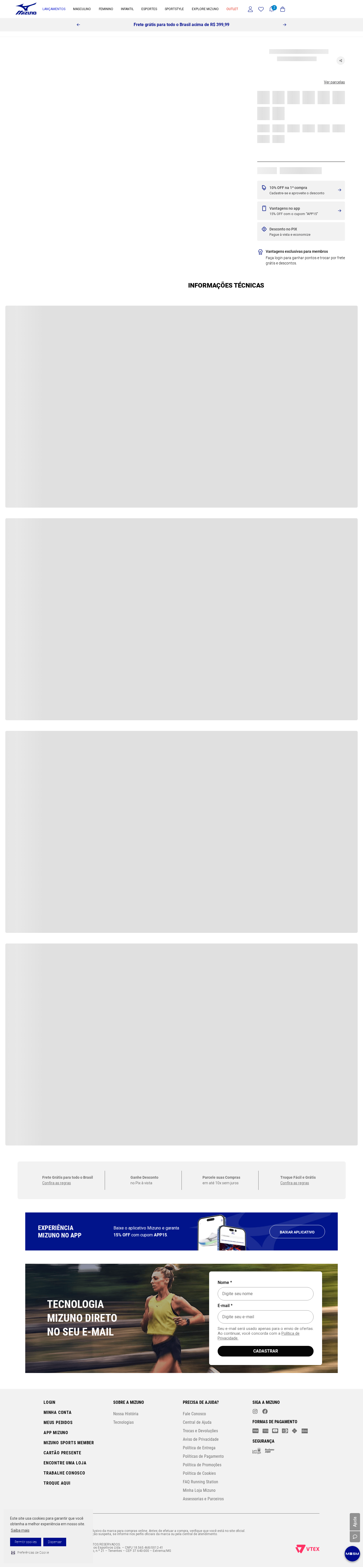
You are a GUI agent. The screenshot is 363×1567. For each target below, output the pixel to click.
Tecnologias (123, 1422)
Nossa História (125, 1413)
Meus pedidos (58, 1422)
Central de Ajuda (197, 1422)
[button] (30, 1552)
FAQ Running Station (200, 1481)
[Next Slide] (284, 25)
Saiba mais (20, 1530)
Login (50, 1402)
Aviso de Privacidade (201, 1439)
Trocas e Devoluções (200, 1430)
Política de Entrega (199, 1447)
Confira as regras (56, 332)
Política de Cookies (199, 1473)
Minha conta (58, 1412)
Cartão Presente (62, 1452)
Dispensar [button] (55, 1542)
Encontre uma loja (65, 1462)
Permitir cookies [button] (26, 1542)
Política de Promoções (202, 1464)
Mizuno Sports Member (69, 1442)
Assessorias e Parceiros (203, 1498)
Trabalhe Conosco (64, 1473)
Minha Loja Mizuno (199, 1490)
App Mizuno (56, 1432)
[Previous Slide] (78, 25)
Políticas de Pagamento (203, 1456)
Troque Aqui (57, 1483)
